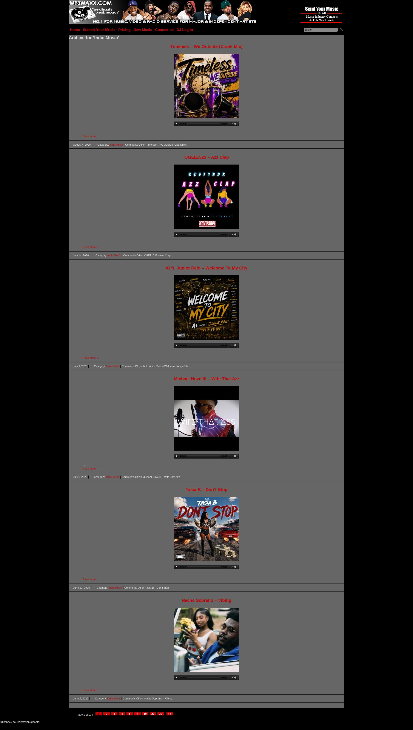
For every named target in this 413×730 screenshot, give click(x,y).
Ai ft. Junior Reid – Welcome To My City (206, 268)
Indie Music (116, 144)
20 (152, 713)
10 (145, 713)
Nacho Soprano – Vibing (206, 600)
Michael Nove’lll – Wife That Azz (206, 378)
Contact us (164, 30)
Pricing (124, 30)
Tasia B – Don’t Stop (206, 489)
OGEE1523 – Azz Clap (206, 157)
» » (170, 713)
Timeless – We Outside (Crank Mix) (206, 46)
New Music (143, 30)
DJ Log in (185, 30)
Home (75, 30)
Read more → (91, 136)
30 (160, 713)
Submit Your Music (99, 30)
